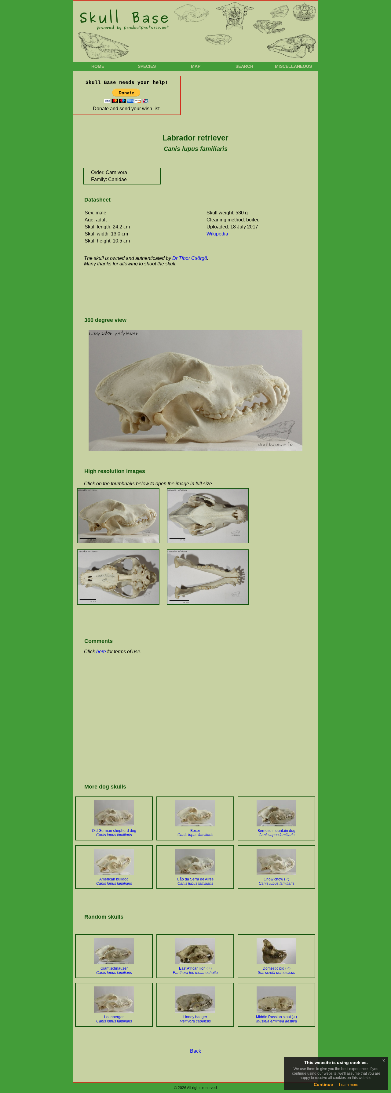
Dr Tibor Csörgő (189, 258)
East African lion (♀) (195, 970)
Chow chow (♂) (276, 881)
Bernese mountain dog (276, 833)
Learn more (348, 1085)
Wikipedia (217, 233)
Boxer (195, 833)
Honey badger (195, 1019)
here (101, 651)
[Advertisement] (193, 291)
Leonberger (114, 1019)
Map (195, 66)
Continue (323, 1084)
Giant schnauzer (114, 970)
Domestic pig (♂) (276, 970)
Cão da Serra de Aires (195, 881)
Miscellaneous (293, 66)
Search (244, 66)
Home (97, 66)
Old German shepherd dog (114, 833)
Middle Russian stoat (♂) (276, 1019)
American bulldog (114, 881)
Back (195, 1051)
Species (147, 66)
